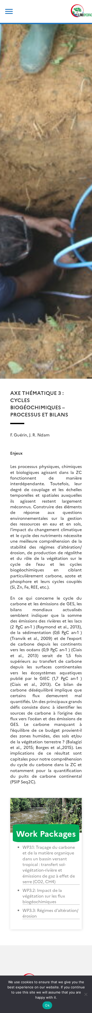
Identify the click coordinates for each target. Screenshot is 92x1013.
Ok (47, 1005)
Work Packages (46, 833)
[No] (85, 994)
